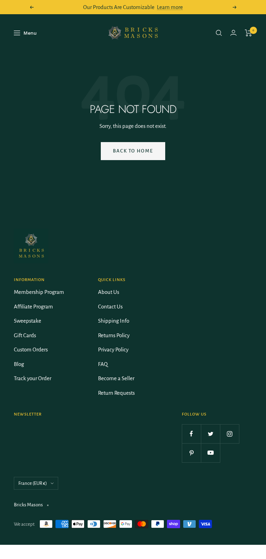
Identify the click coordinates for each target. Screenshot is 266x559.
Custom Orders (31, 349)
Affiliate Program (33, 306)
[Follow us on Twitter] (210, 433)
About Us (108, 292)
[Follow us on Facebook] (191, 433)
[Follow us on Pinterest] (191, 452)
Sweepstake (27, 321)
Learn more (170, 7)
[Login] (233, 33)
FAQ (103, 364)
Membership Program (39, 292)
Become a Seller (116, 378)
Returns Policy (114, 335)
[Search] (219, 33)
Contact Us (110, 306)
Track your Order (32, 378)
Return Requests (116, 393)
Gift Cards (25, 335)
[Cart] (248, 32)
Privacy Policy (113, 349)
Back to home (133, 151)
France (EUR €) (32, 483)
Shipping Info (113, 321)
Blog (19, 364)
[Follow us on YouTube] (210, 452)
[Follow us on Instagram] (229, 433)
